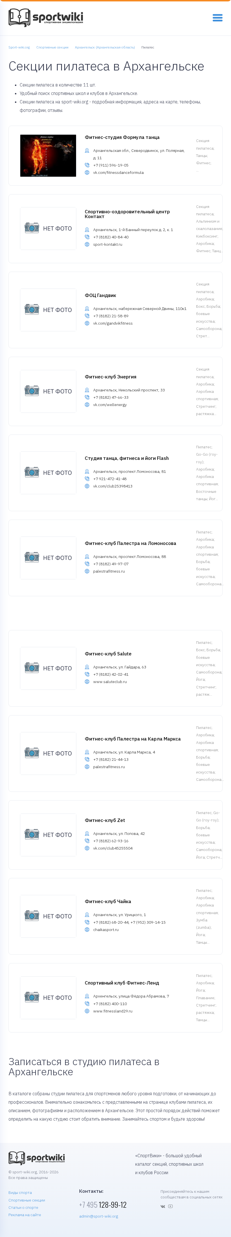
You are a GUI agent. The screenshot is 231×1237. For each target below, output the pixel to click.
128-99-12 (102, 1204)
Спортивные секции (26, 1200)
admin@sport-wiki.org (98, 1216)
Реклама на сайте (24, 1214)
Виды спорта (20, 1192)
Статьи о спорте (23, 1207)
